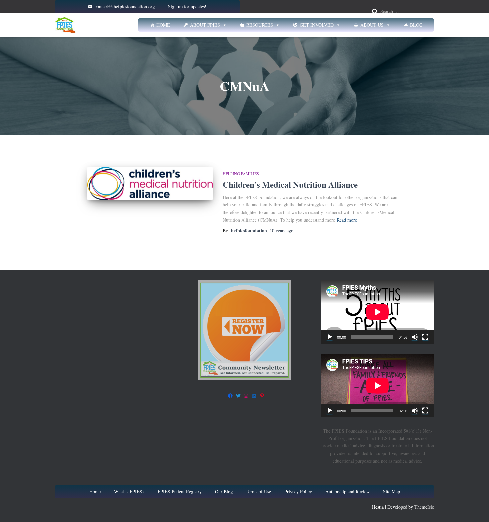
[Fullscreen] (425, 337)
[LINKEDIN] (254, 395)
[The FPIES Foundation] (65, 25)
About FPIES (205, 25)
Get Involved (317, 25)
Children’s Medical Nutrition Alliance (290, 184)
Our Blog (224, 491)
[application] (377, 312)
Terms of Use (258, 491)
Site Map (391, 491)
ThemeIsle (424, 507)
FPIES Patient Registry (180, 491)
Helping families (241, 173)
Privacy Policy (298, 491)
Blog (416, 25)
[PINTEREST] (262, 395)
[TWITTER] (238, 395)
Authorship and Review (347, 491)
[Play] (329, 337)
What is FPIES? (129, 491)
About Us (372, 25)
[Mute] (414, 337)
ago (281, 230)
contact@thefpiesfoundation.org (125, 6)
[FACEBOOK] (230, 395)
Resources (259, 25)
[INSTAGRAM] (246, 395)
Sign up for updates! (187, 6)
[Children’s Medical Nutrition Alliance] (150, 183)
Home (163, 25)
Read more (347, 220)
